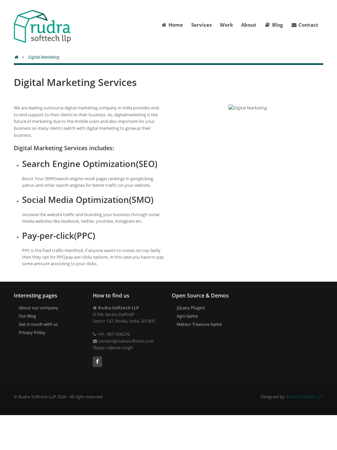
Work (226, 24)
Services (201, 24)
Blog (277, 24)
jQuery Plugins (191, 308)
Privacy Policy (32, 332)
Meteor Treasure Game (199, 324)
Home (175, 24)
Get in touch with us (38, 324)
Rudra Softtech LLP (304, 397)
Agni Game (187, 316)
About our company (38, 308)
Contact (308, 24)
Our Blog (27, 316)
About (248, 24)
